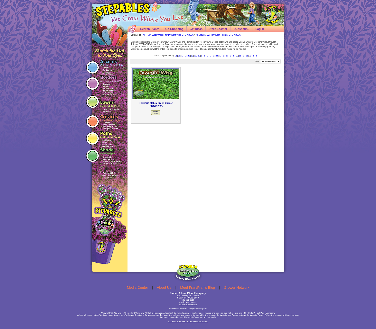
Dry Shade (107, 157)
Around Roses (109, 94)
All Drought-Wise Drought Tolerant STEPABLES (218, 35)
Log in (259, 29)
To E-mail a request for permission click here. (188, 321)
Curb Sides (108, 92)
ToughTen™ (109, 177)
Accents (105, 68)
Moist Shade (108, 160)
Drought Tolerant (110, 129)
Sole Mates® (109, 173)
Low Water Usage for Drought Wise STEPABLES (170, 35)
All (144, 35)
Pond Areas (107, 74)
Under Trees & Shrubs (113, 162)
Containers (107, 70)
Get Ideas (196, 29)
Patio (104, 143)
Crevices (106, 122)
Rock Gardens (109, 125)
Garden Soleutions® (109, 175)
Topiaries (106, 72)
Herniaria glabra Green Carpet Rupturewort (156, 104)
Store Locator (218, 29)
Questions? (241, 29)
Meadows (107, 112)
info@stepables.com (188, 304)
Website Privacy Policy (260, 315)
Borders (106, 84)
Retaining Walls (110, 127)
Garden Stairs (108, 146)
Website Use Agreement (231, 315)
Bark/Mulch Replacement (108, 89)
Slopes (106, 86)
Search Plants (149, 29)
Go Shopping (174, 29)
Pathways (106, 140)
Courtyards (107, 145)
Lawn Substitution (111, 109)
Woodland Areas (110, 163)
